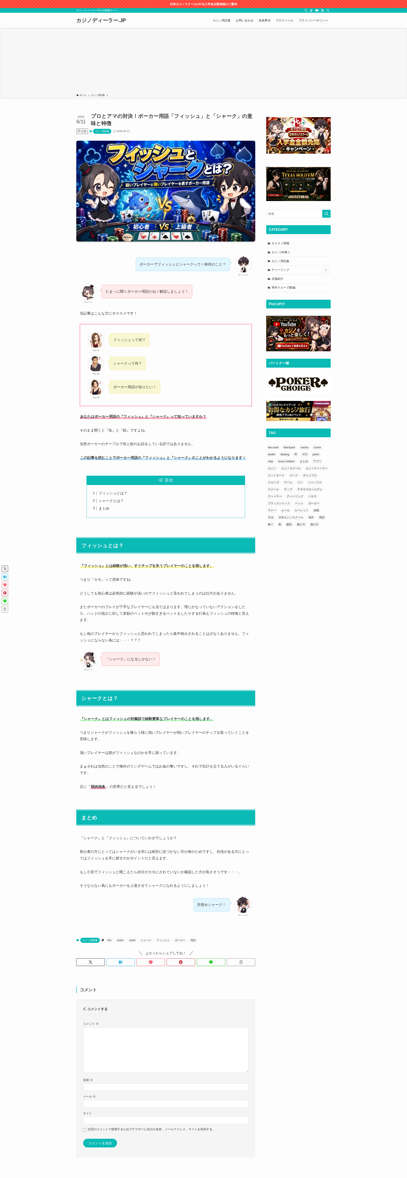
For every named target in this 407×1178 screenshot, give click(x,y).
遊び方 (314, 524)
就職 (316, 510)
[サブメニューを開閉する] (326, 270)
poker (120, 940)
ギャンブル (310, 475)
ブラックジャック (279, 503)
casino (304, 447)
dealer (271, 454)
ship (270, 461)
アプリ (317, 461)
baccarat (273, 447)
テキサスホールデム (309, 489)
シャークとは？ (111, 501)
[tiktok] (311, 10)
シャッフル (315, 482)
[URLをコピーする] (241, 962)
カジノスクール (291, 468)
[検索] (328, 10)
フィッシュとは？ (113, 493)
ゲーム (288, 482)
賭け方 (301, 524)
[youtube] (317, 10)
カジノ (272, 468)
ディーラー (275, 496)
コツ (300, 482)
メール (89, 1096)
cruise (317, 447)
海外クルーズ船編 (283, 287)
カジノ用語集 (102, 131)
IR (295, 454)
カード (294, 475)
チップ (288, 489)
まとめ (104, 508)
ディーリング (280, 269)
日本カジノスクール (291, 517)
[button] (90, 962)
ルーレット (301, 510)
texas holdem (286, 461)
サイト (87, 1113)
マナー (272, 510)
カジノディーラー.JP (101, 20)
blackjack (289, 447)
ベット (299, 503)
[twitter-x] (306, 10)
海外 (311, 517)
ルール (285, 510)
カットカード (276, 475)
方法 (270, 517)
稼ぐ (270, 524)
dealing (284, 454)
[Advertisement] (203, 61)
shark (132, 940)
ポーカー (180, 940)
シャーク (146, 940)
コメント (91, 1023)
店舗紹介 (277, 278)
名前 (88, 1080)
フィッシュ (163, 940)
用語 (193, 940)
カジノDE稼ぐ (281, 252)
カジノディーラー (317, 468)
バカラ (312, 496)
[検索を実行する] (326, 214)
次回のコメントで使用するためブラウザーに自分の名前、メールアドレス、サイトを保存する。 (151, 1129)
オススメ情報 (280, 243)
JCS (304, 454)
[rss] (322, 10)
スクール (273, 489)
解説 (289, 524)
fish (109, 940)
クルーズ (273, 482)
